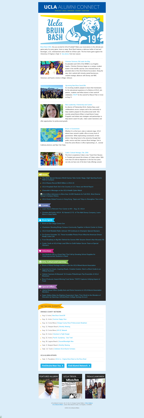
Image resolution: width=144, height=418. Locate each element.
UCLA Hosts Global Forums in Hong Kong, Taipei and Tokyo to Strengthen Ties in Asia (72, 199)
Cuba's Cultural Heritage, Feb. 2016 (76, 152)
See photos (65, 54)
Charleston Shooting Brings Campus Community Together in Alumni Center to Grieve (72, 227)
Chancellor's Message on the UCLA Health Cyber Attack (62, 190)
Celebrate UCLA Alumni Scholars (64, 349)
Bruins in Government (72, 129)
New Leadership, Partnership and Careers (78, 105)
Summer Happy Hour (59, 319)
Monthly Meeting (64, 326)
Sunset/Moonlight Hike (66, 341)
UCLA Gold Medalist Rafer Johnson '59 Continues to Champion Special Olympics (71, 231)
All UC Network (62, 330)
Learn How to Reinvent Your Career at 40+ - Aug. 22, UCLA (63, 209)
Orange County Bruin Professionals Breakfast (72, 323)
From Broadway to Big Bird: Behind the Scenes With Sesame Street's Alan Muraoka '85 (73, 240)
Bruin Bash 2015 (45, 47)
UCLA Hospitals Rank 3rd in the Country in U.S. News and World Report (67, 187)
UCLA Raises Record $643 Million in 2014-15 (58, 183)
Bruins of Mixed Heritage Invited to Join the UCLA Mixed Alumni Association (69, 265)
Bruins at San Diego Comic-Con (53, 223)
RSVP (75, 95)
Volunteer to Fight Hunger (61, 334)
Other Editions (89, 403)
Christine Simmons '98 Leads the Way (77, 61)
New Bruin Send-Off (58, 315)
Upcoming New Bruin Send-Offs (75, 85)
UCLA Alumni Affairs (57, 404)
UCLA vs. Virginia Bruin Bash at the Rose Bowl (71, 359)
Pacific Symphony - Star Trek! (63, 338)
